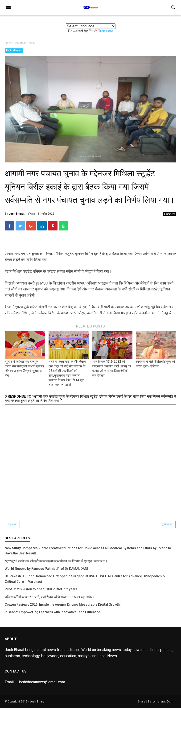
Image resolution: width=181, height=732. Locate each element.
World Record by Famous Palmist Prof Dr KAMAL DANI (46, 568)
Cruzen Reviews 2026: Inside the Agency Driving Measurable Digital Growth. (63, 604)
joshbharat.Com (162, 701)
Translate (105, 31)
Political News (14, 50)
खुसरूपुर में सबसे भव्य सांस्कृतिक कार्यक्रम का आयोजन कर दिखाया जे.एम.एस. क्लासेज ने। (56, 561)
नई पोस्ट (12, 524)
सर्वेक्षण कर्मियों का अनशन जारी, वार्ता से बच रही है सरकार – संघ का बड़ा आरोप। (50, 597)
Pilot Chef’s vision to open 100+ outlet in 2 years (41, 589)
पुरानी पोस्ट (167, 524)
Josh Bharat (37, 701)
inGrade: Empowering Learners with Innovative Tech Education (53, 612)
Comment (169, 214)
